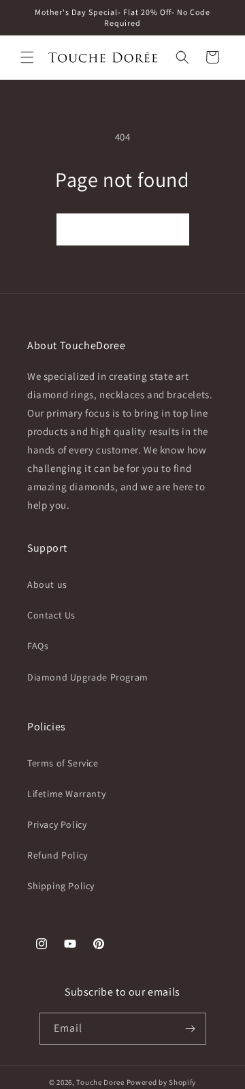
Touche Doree (100, 1082)
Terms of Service (63, 763)
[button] (27, 57)
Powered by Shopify (162, 1082)
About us (47, 584)
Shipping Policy (61, 886)
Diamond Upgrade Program (87, 677)
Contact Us (51, 615)
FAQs (37, 646)
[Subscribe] (191, 1029)
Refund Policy (57, 855)
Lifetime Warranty (66, 794)
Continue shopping (123, 229)
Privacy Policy (56, 824)
